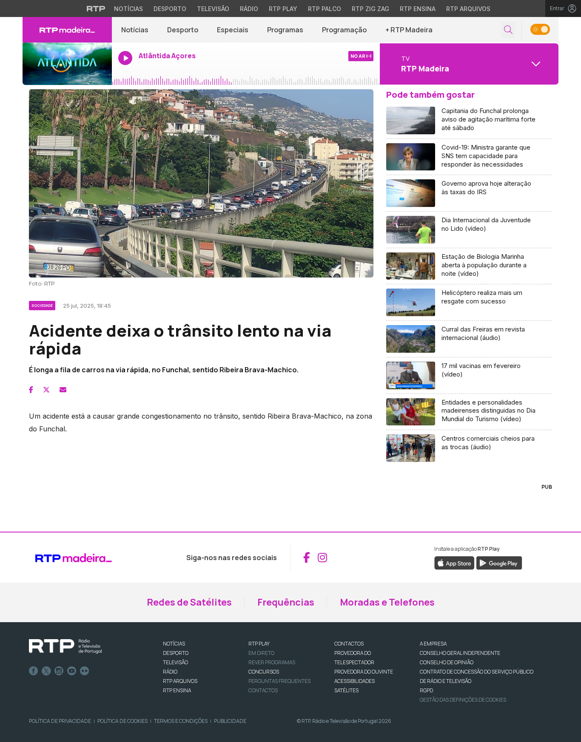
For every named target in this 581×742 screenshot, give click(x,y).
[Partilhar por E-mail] (63, 389)
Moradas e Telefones (387, 602)
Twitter (46, 671)
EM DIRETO (261, 653)
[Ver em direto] (67, 63)
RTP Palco (324, 8)
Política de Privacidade (60, 721)
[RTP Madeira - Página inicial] (67, 29)
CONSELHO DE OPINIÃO (446, 662)
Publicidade (230, 721)
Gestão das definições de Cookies (463, 699)
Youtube (72, 671)
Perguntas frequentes (279, 681)
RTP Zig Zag (370, 8)
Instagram (59, 671)
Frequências (285, 602)
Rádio (249, 8)
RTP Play (283, 8)
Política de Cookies (122, 721)
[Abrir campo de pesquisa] (508, 30)
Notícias (128, 8)
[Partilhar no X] (46, 389)
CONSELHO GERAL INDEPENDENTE (460, 653)
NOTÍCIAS (174, 643)
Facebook (33, 671)
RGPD (426, 690)
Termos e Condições (181, 721)
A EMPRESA (433, 643)
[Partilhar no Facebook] (31, 389)
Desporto (170, 8)
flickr (84, 671)
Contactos (263, 690)
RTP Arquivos (468, 8)
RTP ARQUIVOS (180, 681)
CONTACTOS (349, 643)
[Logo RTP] (65, 646)
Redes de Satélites (189, 602)
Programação (344, 29)
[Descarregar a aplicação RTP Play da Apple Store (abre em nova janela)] (454, 562)
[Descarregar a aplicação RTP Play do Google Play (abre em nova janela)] (499, 562)
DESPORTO (175, 653)
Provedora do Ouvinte (363, 671)
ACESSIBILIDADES (354, 681)
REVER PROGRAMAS (271, 662)
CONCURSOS (263, 671)
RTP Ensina (418, 8)
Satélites (346, 690)
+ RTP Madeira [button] (409, 29)
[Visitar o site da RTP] (96, 8)
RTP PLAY (259, 643)
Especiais (232, 29)
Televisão (213, 8)
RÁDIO (170, 671)
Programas (285, 29)
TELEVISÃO (175, 662)
